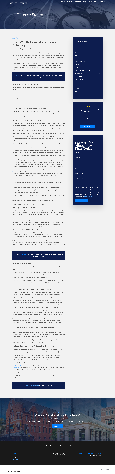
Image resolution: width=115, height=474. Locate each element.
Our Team (43, 445)
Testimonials (69, 1)
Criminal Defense (50, 445)
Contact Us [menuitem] (104, 5)
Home (37, 445)
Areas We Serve (77, 1)
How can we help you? (80, 178)
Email (76, 168)
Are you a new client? (80, 173)
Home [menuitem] (65, 5)
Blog (95, 1)
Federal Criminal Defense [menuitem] (93, 5)
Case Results (62, 1)
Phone (76, 162)
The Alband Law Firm (17, 365)
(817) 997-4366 (96, 456)
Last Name (77, 157)
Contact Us (72, 445)
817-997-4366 (103, 1)
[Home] (16, 3)
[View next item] (92, 122)
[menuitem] (87, 46)
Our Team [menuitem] (71, 5)
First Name (77, 152)
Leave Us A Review (87, 1)
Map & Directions (16, 459)
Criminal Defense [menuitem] (80, 5)
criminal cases (15, 367)
